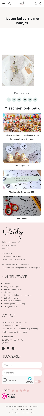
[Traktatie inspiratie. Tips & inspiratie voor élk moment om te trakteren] (22, 122)
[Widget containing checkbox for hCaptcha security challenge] (18, 380)
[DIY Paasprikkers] (22, 152)
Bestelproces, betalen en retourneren (18, 295)
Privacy (33, 413)
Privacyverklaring (10, 292)
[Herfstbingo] (22, 205)
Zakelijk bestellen (10, 306)
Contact (7, 283)
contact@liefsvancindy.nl (17, 322)
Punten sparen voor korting (14, 303)
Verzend (39, 381)
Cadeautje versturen (11, 297)
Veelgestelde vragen (11, 286)
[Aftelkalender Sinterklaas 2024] (22, 179)
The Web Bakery (27, 410)
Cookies (11, 413)
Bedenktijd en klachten (12, 300)
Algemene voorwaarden (13, 289)
